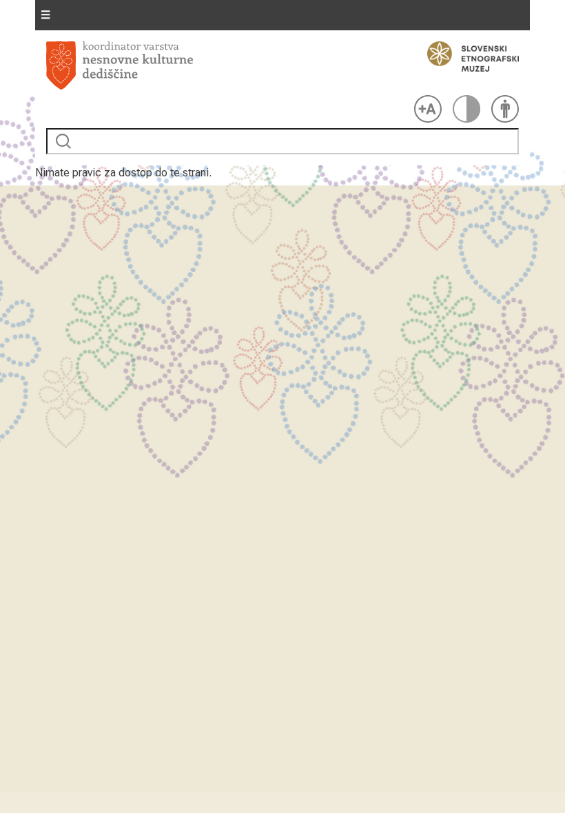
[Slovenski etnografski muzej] (466, 56)
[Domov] (227, 65)
